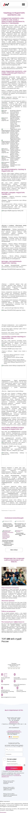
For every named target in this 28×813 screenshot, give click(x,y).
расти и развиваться (14, 623)
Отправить (14, 768)
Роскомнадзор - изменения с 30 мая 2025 (20, 534)
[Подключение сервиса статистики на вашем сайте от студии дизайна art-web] (3, 521)
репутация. (4, 628)
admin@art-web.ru (14, 722)
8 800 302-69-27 (14, 721)
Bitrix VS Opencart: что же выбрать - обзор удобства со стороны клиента (20, 525)
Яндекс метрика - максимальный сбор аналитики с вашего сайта (8, 525)
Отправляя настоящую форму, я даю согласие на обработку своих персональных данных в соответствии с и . (13, 774)
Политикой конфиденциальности (11, 775)
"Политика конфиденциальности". (14, 731)
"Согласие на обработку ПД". (14, 730)
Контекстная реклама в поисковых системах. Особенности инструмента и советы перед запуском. (8, 543)
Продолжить (3, 812)
